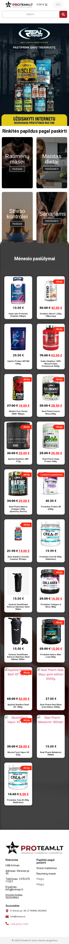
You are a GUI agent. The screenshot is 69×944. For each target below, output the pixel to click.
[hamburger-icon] (58, 4)
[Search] (63, 14)
